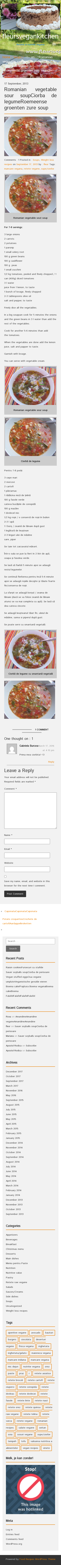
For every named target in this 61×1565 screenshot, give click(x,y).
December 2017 (14, 1071)
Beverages (11, 1239)
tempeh (12, 1441)
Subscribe (31, 1045)
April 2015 (11, 1124)
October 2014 (13, 1152)
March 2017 (12, 1086)
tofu (23, 1441)
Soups (17, 57)
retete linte (23, 1400)
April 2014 (11, 1181)
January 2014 (13, 1195)
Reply (51, 762)
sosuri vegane (25, 1434)
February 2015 (13, 1133)
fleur (46, 164)
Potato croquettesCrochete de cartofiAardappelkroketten (20, 921)
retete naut (41, 1400)
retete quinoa (32, 1407)
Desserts (11, 1254)
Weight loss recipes (16, 1311)
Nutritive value (14, 1273)
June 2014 (11, 1171)
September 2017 (15, 1081)
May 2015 (11, 1119)
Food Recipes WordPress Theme (37, 1559)
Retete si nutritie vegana (30, 39)
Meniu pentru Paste (17, 1263)
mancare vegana (13, 168)
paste (11, 1373)
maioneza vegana (41, 1353)
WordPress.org (14, 1544)
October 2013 (13, 1209)
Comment (10, 789)
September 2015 (15, 1100)
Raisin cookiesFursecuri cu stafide (24, 967)
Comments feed (14, 1539)
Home (6, 57)
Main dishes (12, 1258)
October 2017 (13, 1076)
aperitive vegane (17, 1332)
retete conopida (28, 1387)
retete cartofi (35, 1380)
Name (8, 835)
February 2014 (14, 1190)
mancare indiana (17, 1360)
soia (10, 1434)
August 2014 (13, 1162)
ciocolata (26, 1339)
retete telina (30, 1414)
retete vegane (32, 168)
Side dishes (12, 1296)
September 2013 (15, 1214)
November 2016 (14, 1090)
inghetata (43, 1346)
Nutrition (10, 1268)
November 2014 (14, 1147)
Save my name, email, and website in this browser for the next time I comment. (27, 883)
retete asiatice (43, 1373)
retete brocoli (15, 1380)
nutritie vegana (31, 1366)
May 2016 (11, 1095)
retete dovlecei (27, 1394)
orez (47, 1366)
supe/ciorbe (47, 168)
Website (8, 863)
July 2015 (11, 1109)
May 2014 (11, 1176)
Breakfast (11, 1244)
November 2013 (14, 1204)
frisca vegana (26, 1346)
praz (21, 1373)
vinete (46, 1448)
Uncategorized (14, 1306)
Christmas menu (15, 1249)
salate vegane (26, 1427)
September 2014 (15, 1157)
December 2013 (14, 1200)
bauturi (49, 1332)
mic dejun (13, 1366)
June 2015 (11, 1114)
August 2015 (12, 1105)
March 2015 (12, 1128)
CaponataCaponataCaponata (21, 911)
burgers (12, 1339)
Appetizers (12, 1235)
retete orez (14, 1407)
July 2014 (11, 1166)
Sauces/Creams (14, 1292)
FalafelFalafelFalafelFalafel (20, 996)
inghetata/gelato (17, 1353)
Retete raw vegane (16, 1282)
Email (8, 849)
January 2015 (13, 1138)
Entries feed (12, 1534)
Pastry (9, 1277)
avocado (35, 1332)
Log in (9, 1529)
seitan (42, 1427)
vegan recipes (30, 1448)
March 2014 (12, 1185)
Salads (9, 1287)
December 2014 (14, 1143)
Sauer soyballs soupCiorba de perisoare (27, 972)
